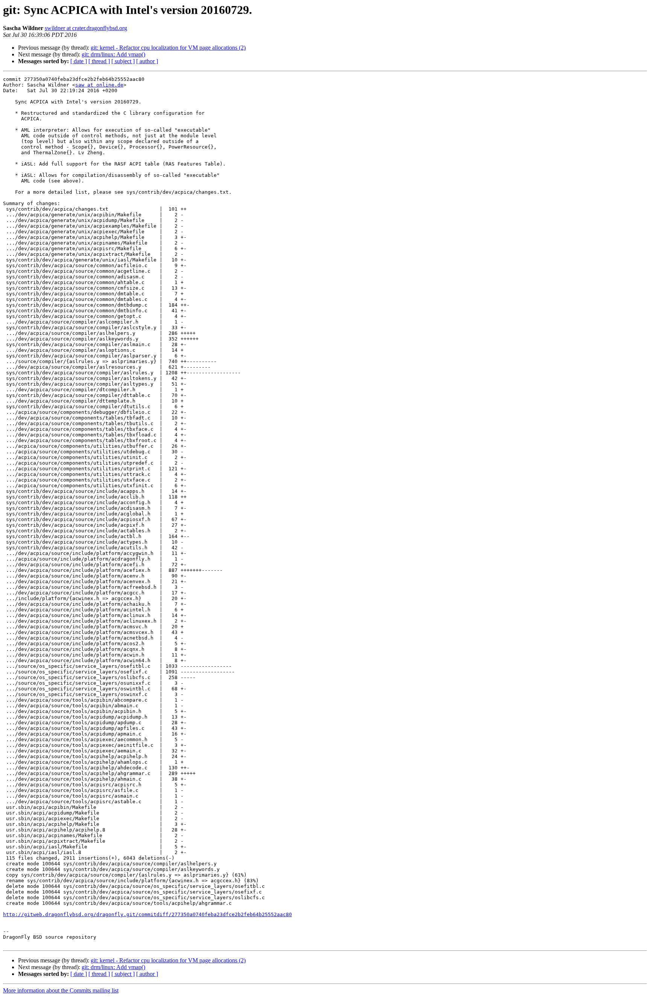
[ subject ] (123, 61)
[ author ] (147, 61)
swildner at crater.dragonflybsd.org (86, 28)
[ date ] (78, 61)
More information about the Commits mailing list (60, 990)
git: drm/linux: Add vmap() (113, 54)
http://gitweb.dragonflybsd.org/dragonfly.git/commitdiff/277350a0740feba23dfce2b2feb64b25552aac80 (147, 914)
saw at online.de (99, 85)
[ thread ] (99, 61)
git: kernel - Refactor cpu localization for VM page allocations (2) (168, 47)
